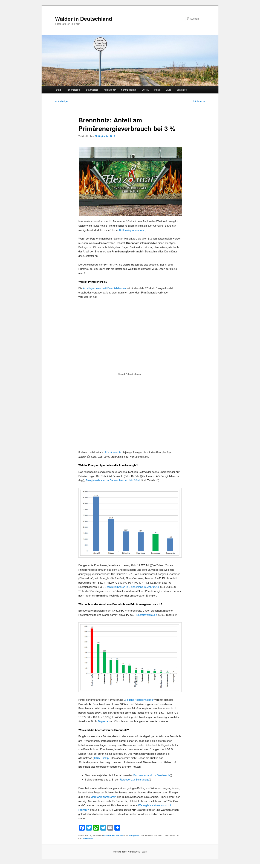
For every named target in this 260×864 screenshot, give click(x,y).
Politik (157, 89)
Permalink (88, 838)
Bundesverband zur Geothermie (151, 775)
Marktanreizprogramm (103, 797)
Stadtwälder (92, 89)
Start (58, 89)
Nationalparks (73, 89)
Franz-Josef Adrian (113, 835)
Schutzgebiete (128, 89)
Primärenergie (113, 452)
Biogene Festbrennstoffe (139, 699)
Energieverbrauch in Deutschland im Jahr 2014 (113, 480)
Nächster (199, 101)
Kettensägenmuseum (131, 230)
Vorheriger (61, 101)
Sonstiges (182, 89)
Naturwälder (110, 89)
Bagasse (103, 721)
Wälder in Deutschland (83, 18)
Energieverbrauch (146, 615)
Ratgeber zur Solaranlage (134, 779)
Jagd (168, 89)
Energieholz (134, 835)
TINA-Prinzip (101, 758)
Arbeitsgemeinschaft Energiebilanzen (104, 288)
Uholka (145, 89)
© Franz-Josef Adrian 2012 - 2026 (130, 851)
